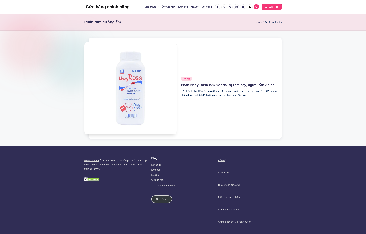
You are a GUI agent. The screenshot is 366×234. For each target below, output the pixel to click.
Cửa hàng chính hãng (108, 6)
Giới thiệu (223, 172)
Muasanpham (91, 160)
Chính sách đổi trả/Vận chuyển (234, 221)
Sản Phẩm (161, 199)
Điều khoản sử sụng (229, 185)
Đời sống (156, 164)
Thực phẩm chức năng (163, 185)
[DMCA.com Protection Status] (91, 179)
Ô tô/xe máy (157, 180)
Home (257, 22)
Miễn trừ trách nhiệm (229, 197)
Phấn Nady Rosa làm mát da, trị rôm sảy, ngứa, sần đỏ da (228, 85)
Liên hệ (222, 160)
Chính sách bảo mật (229, 209)
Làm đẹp (186, 79)
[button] (272, 7)
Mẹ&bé (155, 175)
